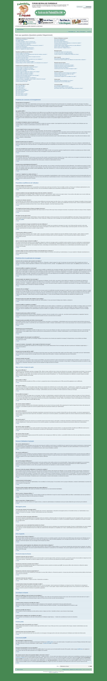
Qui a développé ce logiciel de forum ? (61, 85)
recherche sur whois (20, 657)
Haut (18, 107)
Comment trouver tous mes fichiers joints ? (62, 81)
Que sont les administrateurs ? (60, 39)
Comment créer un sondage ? (21, 70)
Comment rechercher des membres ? (61, 67)
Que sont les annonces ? (20, 91)
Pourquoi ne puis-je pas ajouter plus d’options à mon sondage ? (28, 71)
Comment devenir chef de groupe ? (61, 44)
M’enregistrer (82, 31)
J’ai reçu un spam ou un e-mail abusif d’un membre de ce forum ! (66, 54)
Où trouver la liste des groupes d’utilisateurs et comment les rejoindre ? (67, 42)
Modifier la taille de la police (90, 29)
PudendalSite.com (71, 31)
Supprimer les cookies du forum (76, 669)
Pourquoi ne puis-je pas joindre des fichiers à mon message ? (27, 75)
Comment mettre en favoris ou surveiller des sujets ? (64, 73)
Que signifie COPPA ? (20, 40)
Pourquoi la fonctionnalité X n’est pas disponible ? (63, 87)
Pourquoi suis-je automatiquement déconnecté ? (25, 47)
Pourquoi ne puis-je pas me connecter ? (23, 44)
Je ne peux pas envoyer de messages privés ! (63, 51)
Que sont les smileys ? (20, 87)
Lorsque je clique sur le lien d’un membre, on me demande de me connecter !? (32, 62)
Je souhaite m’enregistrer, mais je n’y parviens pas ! (25, 41)
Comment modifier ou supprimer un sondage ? (24, 72)
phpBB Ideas (80, 649)
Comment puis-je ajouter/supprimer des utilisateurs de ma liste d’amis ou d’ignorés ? (70, 59)
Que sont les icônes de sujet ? (21, 95)
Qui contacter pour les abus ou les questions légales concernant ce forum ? (68, 88)
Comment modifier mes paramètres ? (23, 53)
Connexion (89, 31)
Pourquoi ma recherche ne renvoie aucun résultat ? (64, 65)
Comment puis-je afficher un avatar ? (23, 60)
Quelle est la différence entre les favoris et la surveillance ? (65, 72)
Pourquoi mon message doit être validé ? (23, 80)
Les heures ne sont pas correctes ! (22, 55)
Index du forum (20, 29)
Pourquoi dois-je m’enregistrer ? (22, 39)
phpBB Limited (50, 641)
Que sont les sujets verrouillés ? (22, 93)
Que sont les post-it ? (20, 92)
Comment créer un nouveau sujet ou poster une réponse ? (27, 66)
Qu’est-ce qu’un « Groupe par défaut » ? (62, 46)
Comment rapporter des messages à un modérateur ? (26, 77)
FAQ (78, 31)
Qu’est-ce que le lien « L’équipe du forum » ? (62, 47)
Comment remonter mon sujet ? (22, 81)
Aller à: (58, 666)
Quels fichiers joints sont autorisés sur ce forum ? (63, 80)
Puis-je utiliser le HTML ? (20, 86)
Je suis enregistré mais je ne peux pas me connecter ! (26, 42)
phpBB (22, 219)
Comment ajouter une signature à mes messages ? (25, 69)
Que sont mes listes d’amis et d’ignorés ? (62, 58)
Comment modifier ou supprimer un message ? (25, 68)
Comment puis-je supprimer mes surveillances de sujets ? (65, 76)
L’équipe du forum (65, 669)
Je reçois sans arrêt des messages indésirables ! (63, 53)
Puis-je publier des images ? (21, 89)
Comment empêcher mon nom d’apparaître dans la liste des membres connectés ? (31, 54)
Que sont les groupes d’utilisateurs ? (61, 41)
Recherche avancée (87, 7)
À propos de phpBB (47, 643)
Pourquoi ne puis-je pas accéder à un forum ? (24, 74)
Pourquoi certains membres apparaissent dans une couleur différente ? (67, 45)
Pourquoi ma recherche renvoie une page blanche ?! (64, 66)
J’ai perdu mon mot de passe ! (21, 46)
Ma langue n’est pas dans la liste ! (22, 57)
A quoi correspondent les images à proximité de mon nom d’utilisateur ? (29, 59)
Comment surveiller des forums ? (60, 75)
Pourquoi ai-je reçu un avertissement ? (23, 76)
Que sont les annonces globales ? (22, 90)
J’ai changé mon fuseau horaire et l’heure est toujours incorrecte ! (28, 56)
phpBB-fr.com (55, 672)
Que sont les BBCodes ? (20, 85)
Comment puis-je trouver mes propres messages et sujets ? (65, 68)
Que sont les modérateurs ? (59, 40)
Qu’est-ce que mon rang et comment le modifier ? (25, 61)
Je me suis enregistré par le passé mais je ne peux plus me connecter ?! (29, 45)
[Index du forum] (23, 9)
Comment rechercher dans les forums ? (61, 63)
